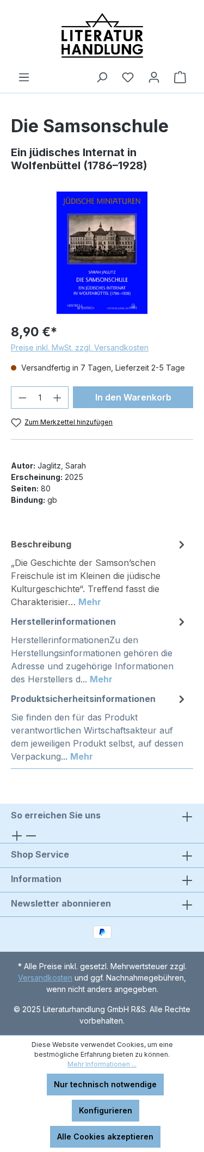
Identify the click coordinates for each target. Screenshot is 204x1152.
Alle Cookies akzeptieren (105, 1136)
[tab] (99, 572)
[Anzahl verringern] (22, 397)
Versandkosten (45, 977)
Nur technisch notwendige (105, 1084)
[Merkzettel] (128, 77)
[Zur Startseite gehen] (102, 35)
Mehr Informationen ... (102, 1064)
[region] (102, 253)
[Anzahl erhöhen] (57, 397)
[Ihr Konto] (154, 77)
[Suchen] (102, 77)
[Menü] (24, 77)
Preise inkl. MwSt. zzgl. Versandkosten (80, 347)
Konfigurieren (105, 1110)
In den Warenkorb (133, 397)
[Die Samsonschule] (102, 253)
